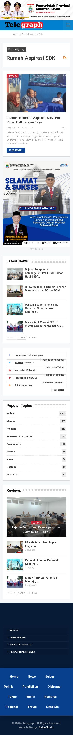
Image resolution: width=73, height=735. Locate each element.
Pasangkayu (14, 444)
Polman (11, 428)
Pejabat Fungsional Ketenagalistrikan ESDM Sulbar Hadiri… (36, 530)
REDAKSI (14, 630)
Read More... (16, 150)
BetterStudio (46, 727)
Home (14, 676)
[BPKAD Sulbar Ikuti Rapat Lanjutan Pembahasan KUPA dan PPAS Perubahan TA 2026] (15, 291)
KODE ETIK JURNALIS (21, 644)
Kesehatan (13, 474)
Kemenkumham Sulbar (20, 436)
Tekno (12, 697)
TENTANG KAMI (18, 637)
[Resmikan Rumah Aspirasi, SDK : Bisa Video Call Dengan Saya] (36, 93)
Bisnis (30, 697)
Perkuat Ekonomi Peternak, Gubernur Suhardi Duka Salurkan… (41, 308)
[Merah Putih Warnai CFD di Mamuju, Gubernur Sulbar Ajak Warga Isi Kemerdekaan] (15, 327)
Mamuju (12, 76)
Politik (8, 686)
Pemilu (11, 451)
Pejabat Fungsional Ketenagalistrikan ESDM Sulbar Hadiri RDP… (44, 273)
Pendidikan (30, 686)
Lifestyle (52, 707)
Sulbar (10, 413)
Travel (32, 707)
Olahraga (54, 686)
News (10, 459)
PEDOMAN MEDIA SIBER (22, 652)
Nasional (12, 466)
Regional (12, 707)
